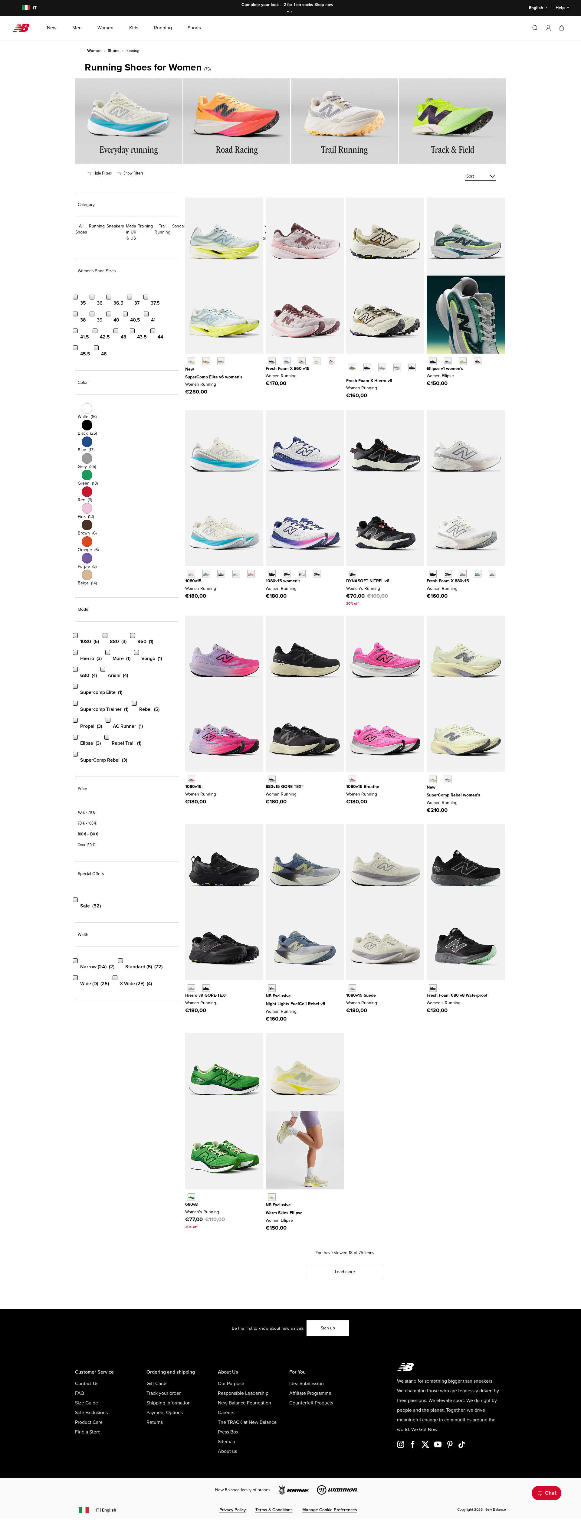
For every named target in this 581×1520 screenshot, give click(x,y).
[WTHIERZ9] (367, 367)
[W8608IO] (317, 361)
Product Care (89, 1422)
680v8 (191, 1204)
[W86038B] (287, 361)
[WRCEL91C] (191, 361)
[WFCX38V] (272, 988)
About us (227, 1451)
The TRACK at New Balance (247, 1422)
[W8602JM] (302, 361)
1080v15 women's (283, 580)
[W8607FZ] (331, 361)
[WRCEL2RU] (206, 361)
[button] (548, 28)
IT (106, 1510)
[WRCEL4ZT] (221, 361)
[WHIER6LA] (397, 367)
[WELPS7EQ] (478, 361)
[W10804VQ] (352, 988)
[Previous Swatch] (349, 360)
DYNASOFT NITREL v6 (367, 580)
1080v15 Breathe (362, 786)
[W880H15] (448, 574)
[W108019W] (317, 574)
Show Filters (133, 173)
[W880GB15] (272, 779)
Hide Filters (102, 173)
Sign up (328, 1328)
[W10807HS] (206, 574)
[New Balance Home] (23, 28)
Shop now (323, 4)
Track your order (163, 1393)
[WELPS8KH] (272, 1197)
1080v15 (193, 580)
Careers (226, 1413)
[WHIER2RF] (382, 367)
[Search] (535, 28)
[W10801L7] (302, 574)
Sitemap (226, 1442)
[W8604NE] (272, 361)
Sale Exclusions (91, 1413)
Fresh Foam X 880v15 (448, 580)
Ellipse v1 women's (445, 368)
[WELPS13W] (448, 361)
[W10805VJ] (236, 574)
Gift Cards (156, 1384)
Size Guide (86, 1403)
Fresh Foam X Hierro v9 (369, 380)
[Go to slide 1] (288, 12)
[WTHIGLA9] (191, 988)
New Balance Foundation (244, 1403)
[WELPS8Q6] (433, 361)
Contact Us (86, 1384)
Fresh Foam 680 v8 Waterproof (457, 995)
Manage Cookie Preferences (329, 1509)
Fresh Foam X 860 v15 (288, 368)
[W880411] (463, 574)
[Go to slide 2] (292, 12)
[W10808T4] (251, 574)
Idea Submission (306, 1384)
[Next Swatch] (349, 376)
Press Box (228, 1432)
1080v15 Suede (361, 995)
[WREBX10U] (433, 779)
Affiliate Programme (310, 1393)
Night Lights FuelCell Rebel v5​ (295, 1003)
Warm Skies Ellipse (284, 1212)
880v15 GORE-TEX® (285, 786)
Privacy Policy (232, 1509)
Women (94, 50)
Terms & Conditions (274, 1509)
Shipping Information (168, 1403)
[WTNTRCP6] (352, 574)
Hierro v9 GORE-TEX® (206, 995)
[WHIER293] (412, 367)
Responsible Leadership (243, 1393)
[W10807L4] (191, 574)
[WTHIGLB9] (206, 988)
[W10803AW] (272, 574)
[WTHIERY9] (352, 367)
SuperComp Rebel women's (453, 795)
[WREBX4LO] (448, 779)
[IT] (22, 8)
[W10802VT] (191, 779)
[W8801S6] (492, 574)
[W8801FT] (478, 574)
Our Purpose (231, 1384)
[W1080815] (287, 574)
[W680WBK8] (433, 988)
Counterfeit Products (311, 1403)
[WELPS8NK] (463, 361)
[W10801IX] (352, 779)
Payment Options (164, 1413)
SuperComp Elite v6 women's (213, 377)
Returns (154, 1422)
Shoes (114, 50)
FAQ (79, 1393)
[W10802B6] (221, 574)
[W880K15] (433, 574)
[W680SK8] (191, 1197)
